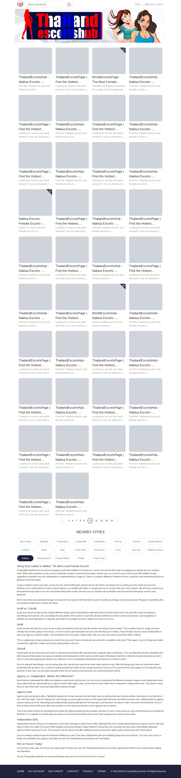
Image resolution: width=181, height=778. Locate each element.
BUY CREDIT (56, 771)
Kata (62, 550)
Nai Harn (136, 550)
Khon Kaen (81, 550)
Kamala (25, 550)
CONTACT (73, 771)
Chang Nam (62, 541)
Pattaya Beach (62, 558)
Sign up (149, 4)
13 (106, 521)
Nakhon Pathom (155, 550)
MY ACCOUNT (36, 771)
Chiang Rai (99, 541)
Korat (118, 550)
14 (111, 521)
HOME (20, 771)
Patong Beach (44, 558)
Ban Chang (25, 541)
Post (137, 4)
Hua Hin (137, 541)
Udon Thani (99, 558)
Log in (159, 4)
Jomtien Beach (155, 541)
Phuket (81, 558)
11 (96, 521)
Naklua (25, 558)
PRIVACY (88, 771)
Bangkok (44, 541)
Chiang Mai (81, 541)
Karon (44, 550)
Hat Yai (118, 541)
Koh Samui (99, 550)
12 (101, 521)
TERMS (102, 771)
